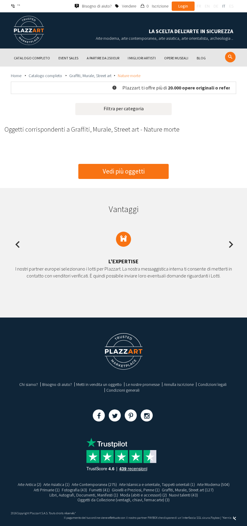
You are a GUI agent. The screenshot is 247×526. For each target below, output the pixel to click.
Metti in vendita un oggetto (99, 384)
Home (16, 75)
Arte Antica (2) (29, 484)
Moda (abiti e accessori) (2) (143, 495)
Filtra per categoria (124, 108)
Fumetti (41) (99, 490)
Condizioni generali (122, 390)
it (223, 6)
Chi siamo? (28, 384)
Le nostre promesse (143, 384)
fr (199, 6)
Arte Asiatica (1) (56, 484)
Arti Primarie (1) (47, 490)
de (216, 6)
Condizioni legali (212, 384)
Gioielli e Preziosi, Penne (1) (136, 490)
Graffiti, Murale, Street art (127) (188, 490)
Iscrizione (160, 6)
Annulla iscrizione (179, 384)
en (207, 6)
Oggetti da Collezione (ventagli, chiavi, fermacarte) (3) (123, 500)
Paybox (215, 518)
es (231, 6)
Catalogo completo (46, 75)
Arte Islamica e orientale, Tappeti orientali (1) (157, 484)
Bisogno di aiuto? (57, 384)
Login (183, 6)
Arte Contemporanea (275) (94, 484)
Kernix (227, 518)
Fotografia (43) (74, 490)
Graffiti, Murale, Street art (90, 75)
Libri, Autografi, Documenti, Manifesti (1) (83, 495)
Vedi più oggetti (124, 171)
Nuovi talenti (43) (183, 495)
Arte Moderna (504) (213, 484)
